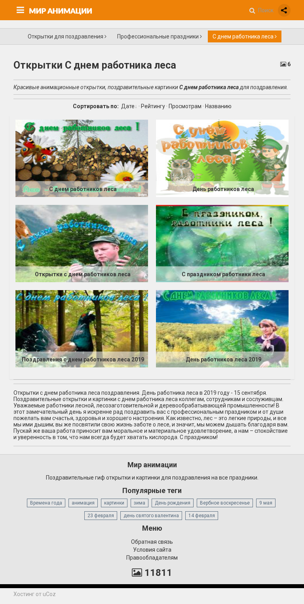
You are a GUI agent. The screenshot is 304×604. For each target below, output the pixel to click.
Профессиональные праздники (158, 36)
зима (139, 503)
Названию (218, 106)
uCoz (49, 594)
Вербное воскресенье (225, 503)
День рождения (172, 503)
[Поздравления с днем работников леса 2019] (81, 328)
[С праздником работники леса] (222, 243)
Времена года (46, 503)
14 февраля (201, 515)
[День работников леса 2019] (222, 328)
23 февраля (100, 515)
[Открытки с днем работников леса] (81, 243)
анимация (83, 503)
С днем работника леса (244, 36)
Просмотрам (185, 106)
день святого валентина (151, 515)
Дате (128, 106)
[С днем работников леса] (81, 158)
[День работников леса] (222, 158)
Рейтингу (153, 106)
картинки (114, 503)
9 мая (265, 503)
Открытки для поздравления (66, 36)
